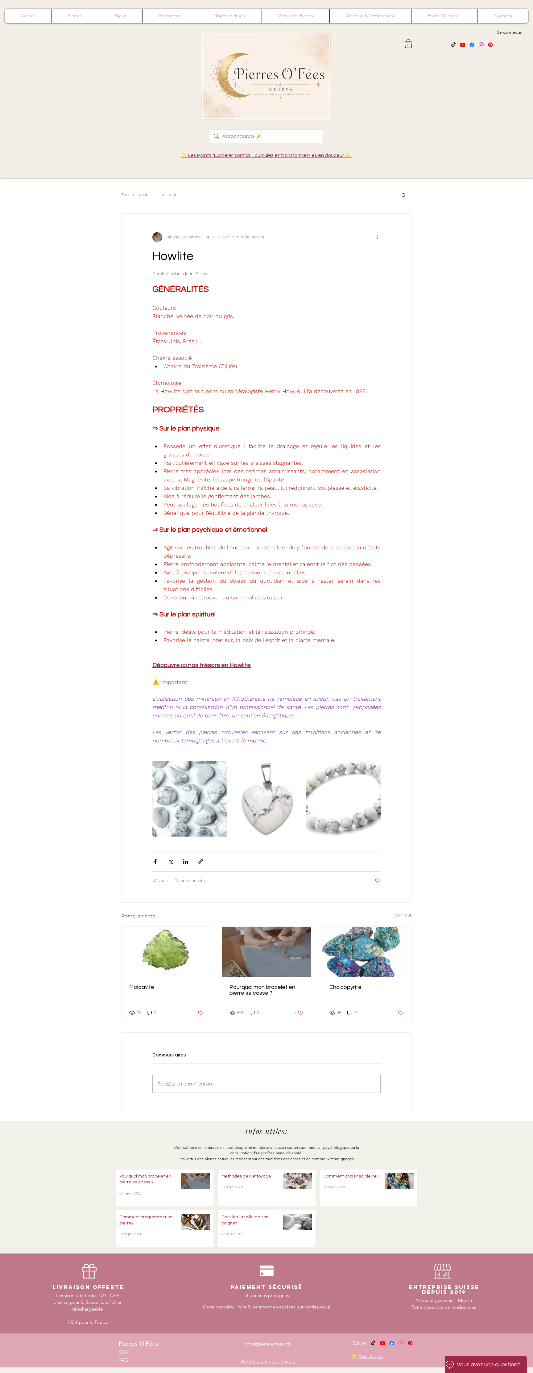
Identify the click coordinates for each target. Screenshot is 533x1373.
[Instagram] (481, 45)
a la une (169, 194)
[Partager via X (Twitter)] (170, 861)
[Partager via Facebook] (155, 861)
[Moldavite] (166, 952)
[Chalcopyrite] (366, 952)
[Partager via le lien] (201, 861)
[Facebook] (472, 45)
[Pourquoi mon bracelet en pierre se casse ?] (266, 952)
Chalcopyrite (345, 987)
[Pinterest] (490, 45)
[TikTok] (453, 45)
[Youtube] (463, 45)
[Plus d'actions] (377, 237)
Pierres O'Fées (138, 1343)
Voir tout (403, 915)
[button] (408, 43)
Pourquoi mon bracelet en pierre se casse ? (262, 990)
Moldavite (141, 987)
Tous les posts (136, 194)
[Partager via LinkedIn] (185, 861)
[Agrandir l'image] (189, 798)
